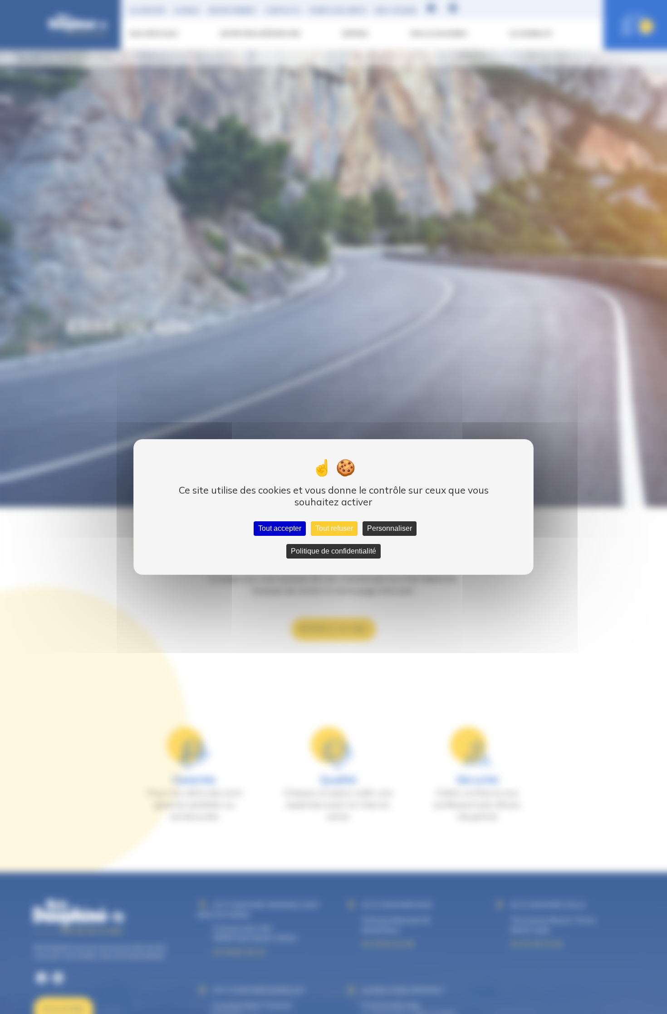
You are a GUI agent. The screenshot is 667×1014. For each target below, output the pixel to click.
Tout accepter (279, 528)
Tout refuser (334, 528)
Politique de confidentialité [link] (333, 551)
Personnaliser (389, 528)
